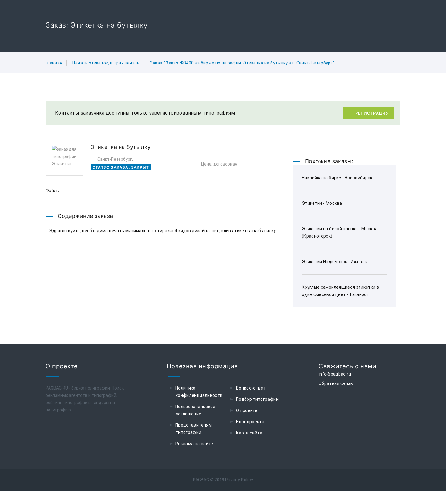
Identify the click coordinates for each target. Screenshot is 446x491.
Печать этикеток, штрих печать (106, 62)
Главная (54, 62)
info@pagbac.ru (335, 374)
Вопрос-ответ (251, 388)
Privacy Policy (239, 479)
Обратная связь (336, 383)
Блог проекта (250, 421)
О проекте (246, 410)
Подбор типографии (257, 399)
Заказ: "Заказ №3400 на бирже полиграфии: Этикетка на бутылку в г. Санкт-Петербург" (242, 62)
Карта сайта (249, 433)
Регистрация (372, 113)
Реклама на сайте (194, 443)
